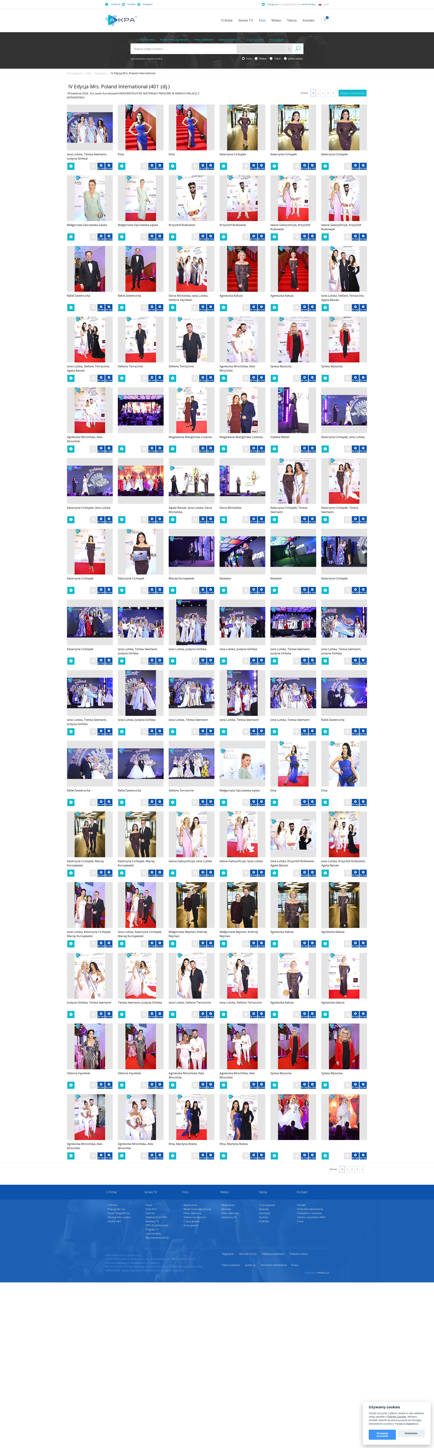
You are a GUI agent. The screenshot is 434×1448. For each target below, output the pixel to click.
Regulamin (228, 1253)
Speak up (250, 1265)
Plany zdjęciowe (203, 39)
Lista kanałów (153, 1233)
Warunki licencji (248, 1253)
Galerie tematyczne (229, 39)
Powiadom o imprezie (309, 1213)
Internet (150, 1213)
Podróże (264, 1221)
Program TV (152, 1229)
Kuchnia (263, 1217)
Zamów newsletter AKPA (311, 1217)
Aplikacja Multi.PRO (156, 1217)
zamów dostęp (308, 4)
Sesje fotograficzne (119, 1213)
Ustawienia (411, 1433)
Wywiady (226, 1209)
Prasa (148, 1205)
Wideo (276, 20)
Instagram (148, 4)
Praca (300, 1221)
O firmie (227, 20)
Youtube (131, 4)
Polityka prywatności (273, 1253)
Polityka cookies (299, 1253)
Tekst (277, 58)
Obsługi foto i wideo (119, 1217)
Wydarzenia (147, 39)
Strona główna (75, 73)
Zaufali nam (114, 1221)
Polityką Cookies (396, 1416)
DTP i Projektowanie (156, 1225)
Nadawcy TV (152, 1221)
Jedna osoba (295, 58)
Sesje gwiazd (276, 39)
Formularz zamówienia (310, 1209)
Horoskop (264, 1213)
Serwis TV (245, 20)
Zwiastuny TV (228, 1217)
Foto (262, 20)
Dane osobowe (231, 1265)
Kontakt (308, 20)
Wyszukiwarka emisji (157, 1237)
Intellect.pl (323, 1272)
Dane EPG (151, 1209)
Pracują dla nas (116, 1209)
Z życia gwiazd (255, 39)
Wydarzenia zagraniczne (174, 39)
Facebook (115, 4)
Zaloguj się (272, 4)
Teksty (292, 20)
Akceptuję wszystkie (382, 1434)
